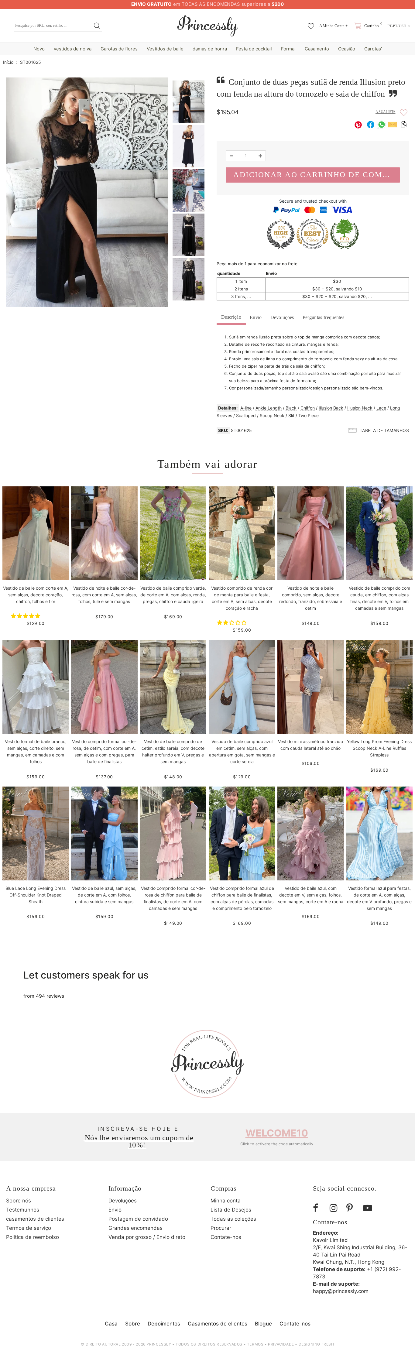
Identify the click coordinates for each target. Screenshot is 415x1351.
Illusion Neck (359, 407)
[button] (26, 616)
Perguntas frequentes (323, 317)
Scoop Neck (272, 415)
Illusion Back (331, 407)
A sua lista (386, 112)
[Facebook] (319, 1208)
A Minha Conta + (333, 25)
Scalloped (246, 415)
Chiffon (307, 407)
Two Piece (308, 415)
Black (291, 407)
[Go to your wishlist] (311, 23)
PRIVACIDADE (281, 1344)
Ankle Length (269, 407)
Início (8, 62)
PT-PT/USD (396, 26)
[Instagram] (336, 1208)
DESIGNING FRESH (316, 1344)
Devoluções (282, 317)
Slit (291, 415)
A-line (246, 407)
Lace (381, 407)
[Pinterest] (352, 1208)
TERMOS (255, 1344)
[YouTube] (369, 1208)
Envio (256, 317)
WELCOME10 (276, 1133)
